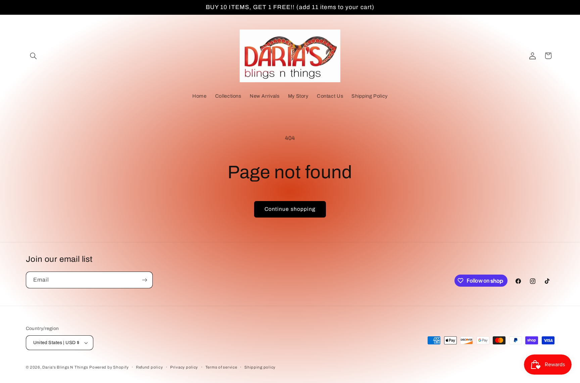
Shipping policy (260, 367)
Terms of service (221, 367)
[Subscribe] (144, 280)
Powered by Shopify (109, 367)
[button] (33, 55)
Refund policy (149, 367)
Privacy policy (184, 367)
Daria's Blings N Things (65, 367)
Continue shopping (290, 209)
